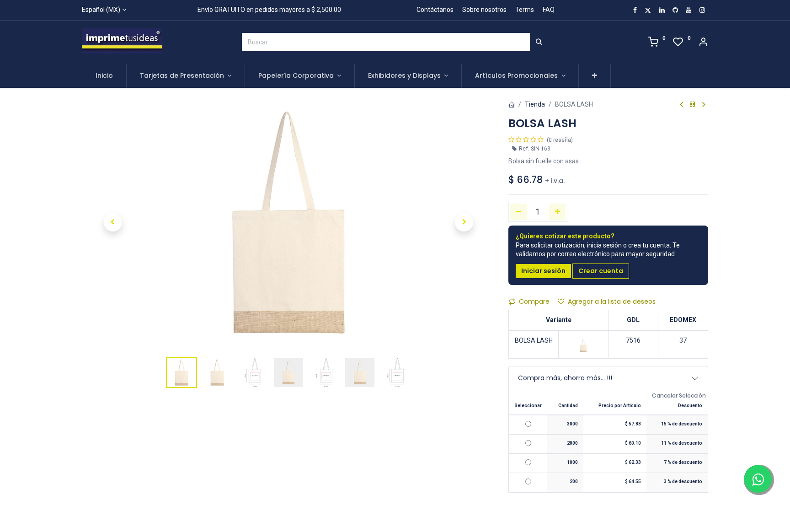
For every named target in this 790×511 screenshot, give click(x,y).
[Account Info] (703, 43)
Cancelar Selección (679, 395)
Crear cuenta (600, 270)
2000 (572, 443)
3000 (572, 423)
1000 (572, 462)
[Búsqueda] (539, 42)
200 (574, 481)
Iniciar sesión (543, 270)
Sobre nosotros (484, 9)
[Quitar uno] (518, 212)
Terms (524, 9)
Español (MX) (101, 9)
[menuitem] (104, 76)
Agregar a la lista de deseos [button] (612, 301)
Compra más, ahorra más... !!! (565, 377)
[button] (594, 76)
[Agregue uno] (557, 212)
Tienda (535, 104)
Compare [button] (534, 301)
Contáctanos (435, 9)
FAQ (549, 9)
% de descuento (681, 423)
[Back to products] (692, 104)
